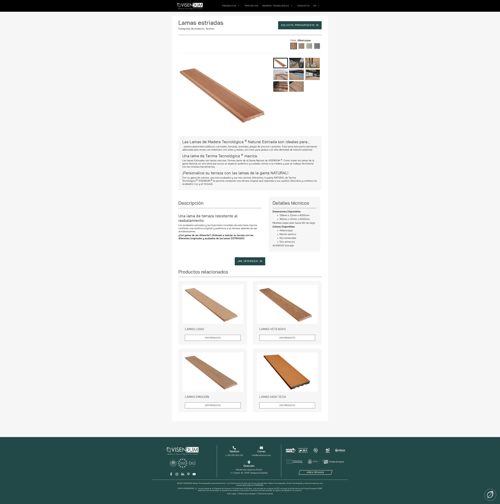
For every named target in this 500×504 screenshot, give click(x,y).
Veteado (208, 184)
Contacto (303, 6)
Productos (229, 6)
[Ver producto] (212, 304)
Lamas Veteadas (272, 329)
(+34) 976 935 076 (234, 455)
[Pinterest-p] (188, 474)
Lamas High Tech (272, 396)
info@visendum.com (261, 455)
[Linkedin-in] (182, 474)
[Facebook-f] (171, 474)
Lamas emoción (197, 396)
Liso (196, 184)
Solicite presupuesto (298, 25)
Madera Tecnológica (275, 6)
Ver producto (213, 338)
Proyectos (251, 6)
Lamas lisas (194, 329)
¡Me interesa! (248, 261)
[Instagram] (176, 474)
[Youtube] (194, 474)
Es (315, 6)
